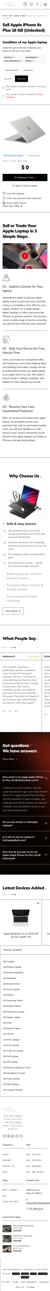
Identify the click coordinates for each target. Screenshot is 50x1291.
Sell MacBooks (33, 1166)
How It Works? (10, 1190)
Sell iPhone (8, 994)
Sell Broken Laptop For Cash (16, 1067)
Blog (5, 1172)
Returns (20, 1287)
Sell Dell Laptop (10, 1056)
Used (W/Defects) (11, 70)
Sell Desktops (34, 1160)
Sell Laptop (8, 961)
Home (5, 15)
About (6, 1154)
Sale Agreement (29, 1282)
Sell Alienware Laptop (13, 1011)
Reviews (7, 1160)
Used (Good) (28, 70)
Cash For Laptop (11, 1045)
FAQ (4, 1195)
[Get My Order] (37, 4)
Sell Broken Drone (11, 983)
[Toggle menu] (45, 4)
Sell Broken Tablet (12, 1028)
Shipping (43, 1282)
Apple (23, 15)
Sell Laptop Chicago (12, 1089)
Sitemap (30, 1287)
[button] (13, 647)
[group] (21, 922)
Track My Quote (11, 1201)
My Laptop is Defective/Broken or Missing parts (26, 87)
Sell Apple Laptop (11, 1017)
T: (34, 1208)
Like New (8, 79)
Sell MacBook (9, 978)
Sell (10, 15)
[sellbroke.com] (9, 1110)
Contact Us (8, 1166)
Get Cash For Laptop (13, 1050)
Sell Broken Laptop (12, 967)
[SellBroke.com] (9, 4)
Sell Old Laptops (11, 1084)
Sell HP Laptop (10, 1061)
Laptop (16, 15)
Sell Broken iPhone (12, 1006)
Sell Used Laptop (11, 1078)
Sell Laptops (33, 1154)
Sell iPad (7, 1022)
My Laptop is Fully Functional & (24, 95)
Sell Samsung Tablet (13, 1000)
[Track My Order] (25, 4)
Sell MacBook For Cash (14, 1073)
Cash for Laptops (11, 1039)
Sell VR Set (8, 1033)
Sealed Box (21, 79)
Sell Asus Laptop (11, 989)
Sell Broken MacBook (13, 972)
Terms (15, 1282)
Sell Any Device (34, 1172)
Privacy (6, 1282)
